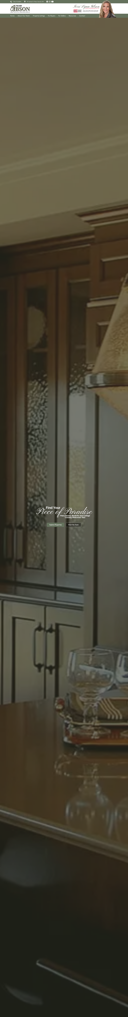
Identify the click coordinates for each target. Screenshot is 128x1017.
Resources (72, 16)
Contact (82, 16)
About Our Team (24, 16)
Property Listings (39, 16)
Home (12, 16)
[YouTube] (52, 1)
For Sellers (62, 16)
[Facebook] (48, 1)
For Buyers (51, 16)
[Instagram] (50, 1)
